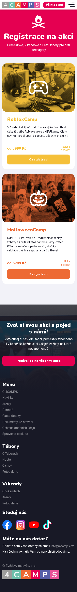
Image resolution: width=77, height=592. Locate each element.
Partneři (7, 410)
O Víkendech (11, 491)
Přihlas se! (54, 5)
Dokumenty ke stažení (17, 422)
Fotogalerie (10, 472)
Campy (7, 465)
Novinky (7, 398)
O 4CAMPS (10, 392)
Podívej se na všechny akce (39, 361)
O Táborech (10, 453)
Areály (6, 404)
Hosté (6, 459)
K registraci (38, 159)
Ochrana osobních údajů (18, 428)
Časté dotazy (11, 416)
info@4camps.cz (62, 546)
